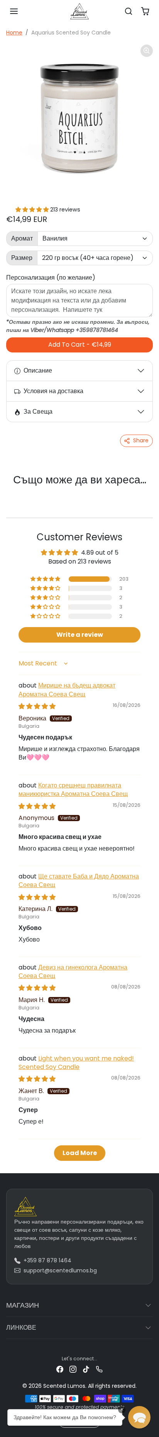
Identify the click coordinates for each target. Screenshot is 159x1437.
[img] (37, 706)
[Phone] (99, 1368)
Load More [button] (80, 1152)
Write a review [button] (79, 634)
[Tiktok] (86, 1368)
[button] (14, 11)
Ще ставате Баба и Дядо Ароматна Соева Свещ (79, 880)
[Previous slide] (15, 492)
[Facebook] (59, 1368)
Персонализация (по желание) (50, 277)
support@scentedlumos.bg (60, 1270)
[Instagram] (73, 1368)
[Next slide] (143, 492)
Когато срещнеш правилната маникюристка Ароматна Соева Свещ (73, 789)
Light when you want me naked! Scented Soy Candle (76, 1062)
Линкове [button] (21, 1327)
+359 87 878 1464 (47, 1260)
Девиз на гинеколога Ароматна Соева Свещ (73, 971)
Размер (21, 257)
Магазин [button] (22, 1305)
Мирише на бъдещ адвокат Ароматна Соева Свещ (67, 689)
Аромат (22, 238)
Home (14, 32)
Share (141, 440)
